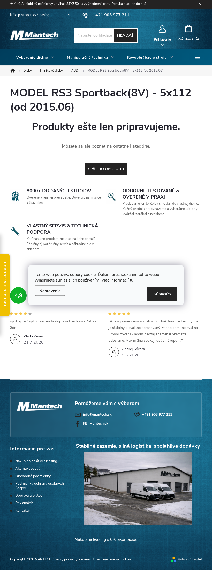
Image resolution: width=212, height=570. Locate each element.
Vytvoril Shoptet (190, 559)
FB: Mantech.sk (95, 423)
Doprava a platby (28, 495)
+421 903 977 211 (157, 414)
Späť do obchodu (106, 168)
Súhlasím (162, 294)
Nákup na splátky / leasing (29, 15)
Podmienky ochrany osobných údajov (39, 485)
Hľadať (125, 35)
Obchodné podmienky (33, 476)
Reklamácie (24, 502)
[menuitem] (35, 58)
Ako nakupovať (27, 468)
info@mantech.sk (97, 414)
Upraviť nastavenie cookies (111, 559)
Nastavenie (50, 290)
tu (131, 280)
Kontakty (22, 510)
